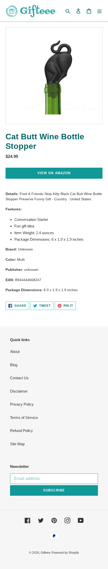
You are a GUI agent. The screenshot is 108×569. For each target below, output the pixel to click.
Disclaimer (19, 391)
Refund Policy (21, 430)
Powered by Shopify (65, 552)
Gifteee (45, 552)
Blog (13, 365)
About (15, 351)
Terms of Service (24, 417)
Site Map (17, 444)
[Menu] (99, 11)
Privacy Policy (22, 404)
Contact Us (19, 378)
